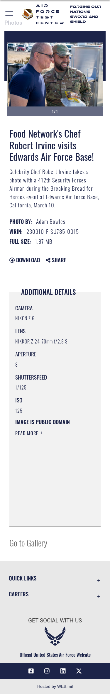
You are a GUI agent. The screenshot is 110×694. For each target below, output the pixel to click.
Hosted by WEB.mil (55, 686)
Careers (18, 594)
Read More (27, 433)
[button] (9, 14)
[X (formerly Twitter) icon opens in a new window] (79, 671)
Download (27, 260)
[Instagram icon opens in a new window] (47, 671)
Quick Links (22, 578)
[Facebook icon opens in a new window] (31, 671)
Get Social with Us (55, 620)
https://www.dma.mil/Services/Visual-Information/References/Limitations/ (51, 515)
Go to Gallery (28, 542)
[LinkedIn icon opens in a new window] (63, 671)
